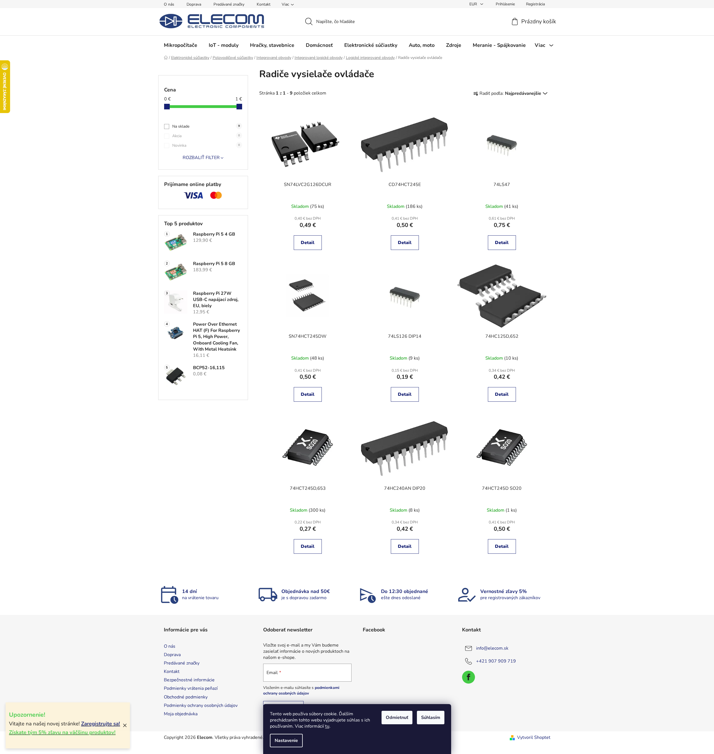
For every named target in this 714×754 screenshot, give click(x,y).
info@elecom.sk (492, 648)
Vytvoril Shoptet (533, 737)
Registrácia (535, 4)
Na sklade (206, 126)
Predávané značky (228, 4)
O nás (169, 4)
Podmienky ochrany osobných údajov (201, 705)
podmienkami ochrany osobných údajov (301, 690)
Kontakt (263, 4)
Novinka (206, 145)
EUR (473, 4)
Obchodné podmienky (186, 697)
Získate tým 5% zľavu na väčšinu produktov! (62, 732)
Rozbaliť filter (201, 158)
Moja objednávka (181, 714)
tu (327, 726)
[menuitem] (180, 45)
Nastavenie (286, 740)
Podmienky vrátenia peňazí (191, 688)
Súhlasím (430, 717)
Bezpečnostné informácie (189, 680)
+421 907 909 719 (496, 661)
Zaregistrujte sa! (100, 723)
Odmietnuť (397, 717)
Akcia (206, 136)
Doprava (194, 4)
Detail (307, 243)
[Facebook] (468, 677)
